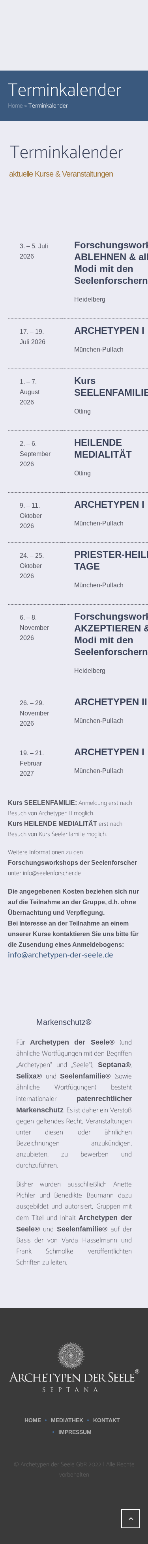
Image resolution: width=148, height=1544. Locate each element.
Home (15, 106)
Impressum (75, 1432)
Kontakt (106, 1420)
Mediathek (67, 1420)
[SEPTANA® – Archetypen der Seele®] (74, 1367)
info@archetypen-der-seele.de (60, 955)
